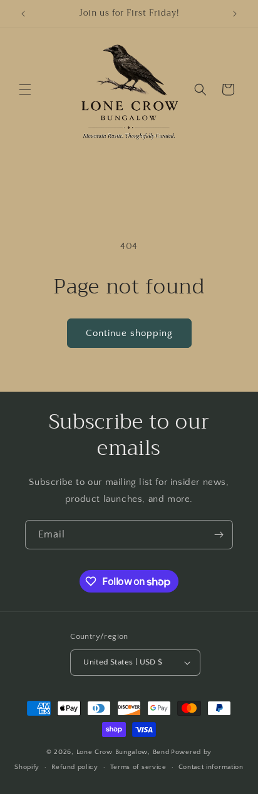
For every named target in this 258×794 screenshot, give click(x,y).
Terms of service (138, 767)
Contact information (211, 767)
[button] (25, 89)
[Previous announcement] (23, 14)
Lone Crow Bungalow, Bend (123, 752)
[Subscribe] (218, 534)
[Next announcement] (235, 14)
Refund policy (74, 767)
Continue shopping (129, 333)
